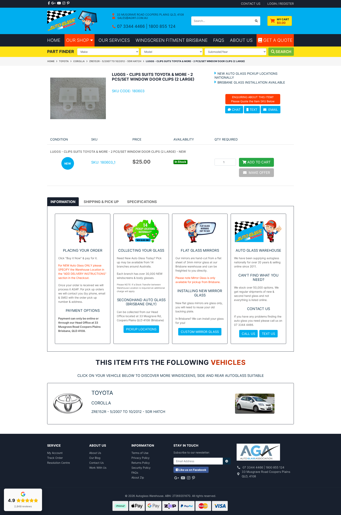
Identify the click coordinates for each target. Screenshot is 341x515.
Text (252, 110)
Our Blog (94, 457)
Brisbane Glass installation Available (251, 82)
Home (53, 40)
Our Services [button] (114, 40)
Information (63, 202)
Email (272, 110)
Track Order (55, 457)
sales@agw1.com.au (132, 18)
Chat (236, 110)
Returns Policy (140, 462)
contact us (250, 4)
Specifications (142, 202)
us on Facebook (192, 469)
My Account (55, 452)
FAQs (134, 472)
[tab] (63, 201)
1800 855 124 (162, 26)
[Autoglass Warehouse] (72, 20)
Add (258, 162)
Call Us (248, 334)
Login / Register (280, 4)
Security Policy (141, 467)
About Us (95, 452)
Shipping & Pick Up (101, 202)
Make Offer (258, 172)
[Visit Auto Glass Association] (258, 452)
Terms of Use (139, 452)
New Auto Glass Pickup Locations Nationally (246, 75)
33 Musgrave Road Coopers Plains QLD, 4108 (150, 14)
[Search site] (256, 20)
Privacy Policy (140, 457)
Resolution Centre (58, 462)
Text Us (268, 334)
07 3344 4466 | (133, 26)
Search (283, 51)
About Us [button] (241, 40)
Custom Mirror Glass (200, 332)
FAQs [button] (218, 40)
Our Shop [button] (78, 40)
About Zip (137, 477)
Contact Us (96, 462)
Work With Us (97, 467)
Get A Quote (277, 40)
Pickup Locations (141, 329)
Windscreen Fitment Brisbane (172, 40)
